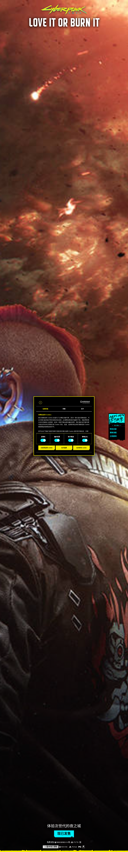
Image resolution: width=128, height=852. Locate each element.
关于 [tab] (82, 409)
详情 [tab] (64, 409)
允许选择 (64, 447)
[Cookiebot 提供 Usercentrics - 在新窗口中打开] (81, 402)
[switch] (57, 440)
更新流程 (113, 433)
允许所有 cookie (81, 447)
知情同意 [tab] (45, 409)
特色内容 (113, 429)
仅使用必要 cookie (46, 447)
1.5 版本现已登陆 (50, 847)
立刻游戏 (113, 436)
